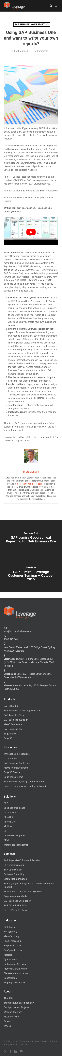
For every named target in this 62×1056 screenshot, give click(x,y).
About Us (8, 998)
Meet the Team (11, 1016)
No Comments (41, 51)
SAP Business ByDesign (16, 719)
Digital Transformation (15, 879)
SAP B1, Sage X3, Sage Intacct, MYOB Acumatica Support (29, 885)
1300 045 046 (11, 639)
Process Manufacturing (16, 968)
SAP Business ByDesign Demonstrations (24, 781)
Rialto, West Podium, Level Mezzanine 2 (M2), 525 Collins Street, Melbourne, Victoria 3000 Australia (29, 662)
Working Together (13, 1012)
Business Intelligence (14, 808)
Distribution (10, 927)
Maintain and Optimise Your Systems (23, 891)
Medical (8, 954)
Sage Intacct (10, 733)
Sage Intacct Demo (13, 777)
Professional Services (15, 964)
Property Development (15, 982)
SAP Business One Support (17, 900)
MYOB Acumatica (13, 724)
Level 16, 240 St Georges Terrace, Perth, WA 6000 (30, 687)
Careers (7, 1021)
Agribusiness (10, 959)
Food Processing (12, 941)
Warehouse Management (16, 844)
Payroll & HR (10, 821)
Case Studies (10, 758)
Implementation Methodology (19, 1002)
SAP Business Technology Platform (22, 710)
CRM (6, 840)
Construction (10, 978)
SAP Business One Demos (17, 763)
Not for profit (10, 931)
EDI (5, 831)
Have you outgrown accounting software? (25, 786)
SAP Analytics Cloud (14, 715)
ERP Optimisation (13, 869)
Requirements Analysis (15, 896)
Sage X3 (8, 738)
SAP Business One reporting (32, 24)
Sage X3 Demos (12, 772)
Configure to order (13, 950)
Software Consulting (14, 874)
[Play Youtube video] (31, 232)
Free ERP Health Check (15, 910)
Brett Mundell (21, 51)
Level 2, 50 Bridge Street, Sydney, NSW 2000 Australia (30, 649)
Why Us (7, 1026)
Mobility (8, 826)
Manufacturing (11, 936)
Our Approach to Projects (16, 1007)
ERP (6, 803)
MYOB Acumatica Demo (16, 767)
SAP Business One (13, 729)
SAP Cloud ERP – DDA (15, 905)
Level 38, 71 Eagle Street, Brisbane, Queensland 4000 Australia (28, 676)
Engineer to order (12, 945)
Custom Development (15, 835)
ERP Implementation (14, 865)
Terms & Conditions (18, 1044)
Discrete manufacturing (16, 973)
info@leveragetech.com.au (17, 631)
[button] (56, 5)
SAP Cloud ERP (11, 706)
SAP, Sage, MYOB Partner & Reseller (22, 860)
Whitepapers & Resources (17, 754)
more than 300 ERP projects (29, 484)
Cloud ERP (9, 817)
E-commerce (10, 812)
